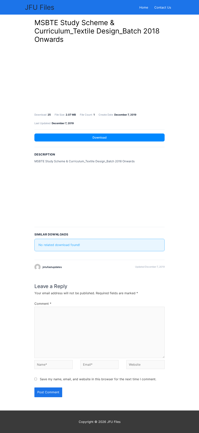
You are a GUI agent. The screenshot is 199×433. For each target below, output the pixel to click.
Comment (42, 304)
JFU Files (39, 7)
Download (99, 137)
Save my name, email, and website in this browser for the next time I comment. (98, 379)
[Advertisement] (99, 79)
